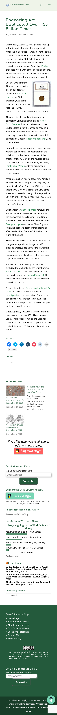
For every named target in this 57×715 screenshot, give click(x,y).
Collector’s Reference (18, 631)
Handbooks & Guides (18, 621)
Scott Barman (39, 652)
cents (31, 34)
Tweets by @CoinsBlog (17, 514)
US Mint (44, 66)
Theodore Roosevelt (36, 138)
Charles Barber (28, 209)
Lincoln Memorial (35, 275)
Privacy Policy (14, 638)
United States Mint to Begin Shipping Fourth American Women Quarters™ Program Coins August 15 (27, 569)
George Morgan (14, 224)
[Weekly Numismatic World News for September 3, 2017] (15, 418)
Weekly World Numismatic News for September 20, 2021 (15, 400)
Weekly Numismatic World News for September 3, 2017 (14, 427)
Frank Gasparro (13, 271)
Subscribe (28, 481)
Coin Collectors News (18, 628)
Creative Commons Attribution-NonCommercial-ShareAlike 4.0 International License (28, 656)
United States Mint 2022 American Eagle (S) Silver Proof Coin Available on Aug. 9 (26, 575)
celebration (23, 34)
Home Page (13, 618)
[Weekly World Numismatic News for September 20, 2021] (15, 391)
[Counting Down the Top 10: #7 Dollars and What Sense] (38, 398)
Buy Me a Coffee (12, 501)
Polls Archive (12, 556)
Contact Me (13, 635)
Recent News (15, 563)
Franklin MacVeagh (15, 165)
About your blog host (18, 625)
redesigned (11, 295)
